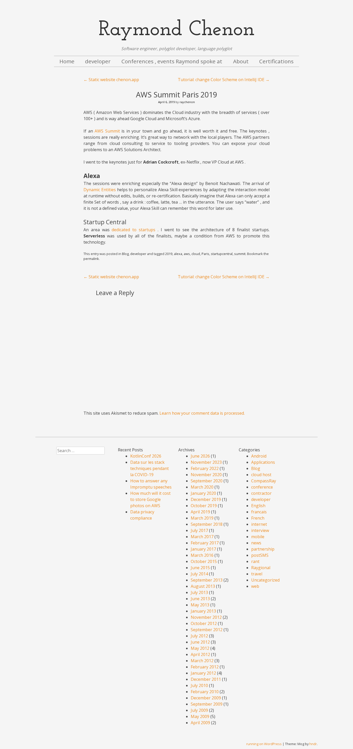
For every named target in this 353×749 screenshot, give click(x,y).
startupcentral (222, 253)
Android (258, 456)
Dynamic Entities (99, 189)
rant (255, 561)
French (257, 518)
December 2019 (206, 499)
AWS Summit (107, 131)
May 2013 (200, 605)
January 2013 (203, 611)
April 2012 (200, 654)
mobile (257, 536)
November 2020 (206, 474)
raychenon (187, 102)
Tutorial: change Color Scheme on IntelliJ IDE (224, 79)
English (258, 505)
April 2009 (200, 722)
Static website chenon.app (111, 79)
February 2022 (205, 468)
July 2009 (199, 710)
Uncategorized (265, 580)
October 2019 (204, 505)
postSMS (259, 555)
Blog (125, 253)
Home (66, 61)
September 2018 (206, 524)
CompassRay (263, 481)
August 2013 (203, 586)
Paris (205, 253)
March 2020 (202, 487)
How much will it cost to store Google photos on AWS (150, 499)
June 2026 (200, 456)
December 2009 (206, 698)
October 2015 (204, 561)
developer (98, 61)
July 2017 (199, 530)
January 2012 (203, 673)
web (255, 586)
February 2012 (205, 667)
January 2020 (203, 493)
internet (259, 524)
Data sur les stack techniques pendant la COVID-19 (149, 468)
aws (187, 253)
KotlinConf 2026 (145, 456)
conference (262, 487)
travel (256, 574)
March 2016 (202, 555)
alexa (178, 253)
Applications (263, 462)
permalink (91, 258)
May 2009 (200, 716)
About (241, 61)
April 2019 (200, 512)
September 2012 (206, 629)
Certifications (276, 61)
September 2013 (206, 580)
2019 (168, 253)
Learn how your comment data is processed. (202, 413)
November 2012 (206, 617)
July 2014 (199, 574)
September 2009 (206, 704)
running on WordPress (264, 744)
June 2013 (200, 598)
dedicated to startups (133, 230)
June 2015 (200, 567)
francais (259, 512)
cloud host (261, 474)
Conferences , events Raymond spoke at (171, 61)
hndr (313, 744)
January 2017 (203, 549)
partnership (262, 549)
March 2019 (202, 518)
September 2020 (206, 481)
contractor (261, 493)
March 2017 (202, 536)
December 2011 (206, 679)
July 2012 (199, 636)
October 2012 (204, 623)
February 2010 (205, 691)
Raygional (260, 567)
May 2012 (200, 648)
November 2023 (206, 462)
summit (239, 253)
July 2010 (199, 685)
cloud (195, 253)
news (256, 543)
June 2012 (200, 642)
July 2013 (199, 592)
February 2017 (205, 543)
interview (260, 530)
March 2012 (202, 660)
